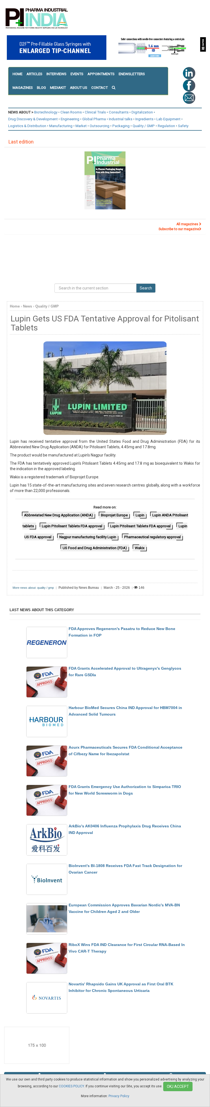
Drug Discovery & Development (33, 119)
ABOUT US (78, 88)
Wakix (140, 548)
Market (81, 126)
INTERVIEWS (56, 74)
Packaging (121, 126)
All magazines (187, 224)
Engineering (70, 119)
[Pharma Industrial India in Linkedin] (189, 73)
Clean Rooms (71, 112)
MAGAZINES (23, 88)
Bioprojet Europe (114, 515)
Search (146, 288)
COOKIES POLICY (71, 1086)
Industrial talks (120, 119)
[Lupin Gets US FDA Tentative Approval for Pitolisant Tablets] (105, 388)
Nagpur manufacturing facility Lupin (87, 537)
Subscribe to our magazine (179, 229)
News (27, 306)
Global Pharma (94, 119)
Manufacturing (60, 126)
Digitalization (142, 112)
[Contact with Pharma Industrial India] (189, 97)
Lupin (140, 515)
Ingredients (144, 119)
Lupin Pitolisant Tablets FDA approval (72, 526)
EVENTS (77, 74)
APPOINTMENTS (101, 74)
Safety (183, 126)
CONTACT (99, 88)
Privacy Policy (119, 1096)
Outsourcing (99, 126)
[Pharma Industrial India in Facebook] (189, 85)
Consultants (119, 112)
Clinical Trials (95, 112)
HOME (17, 74)
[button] (115, 88)
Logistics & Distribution (27, 126)
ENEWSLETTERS (132, 74)
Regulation (166, 126)
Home (15, 306)
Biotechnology (45, 112)
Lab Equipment (168, 119)
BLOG (41, 88)
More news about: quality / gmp (33, 587)
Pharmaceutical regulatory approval (152, 537)
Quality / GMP (144, 126)
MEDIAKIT (58, 88)
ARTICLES (34, 74)
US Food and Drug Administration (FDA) (95, 548)
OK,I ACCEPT (178, 1086)
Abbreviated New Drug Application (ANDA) (58, 515)
